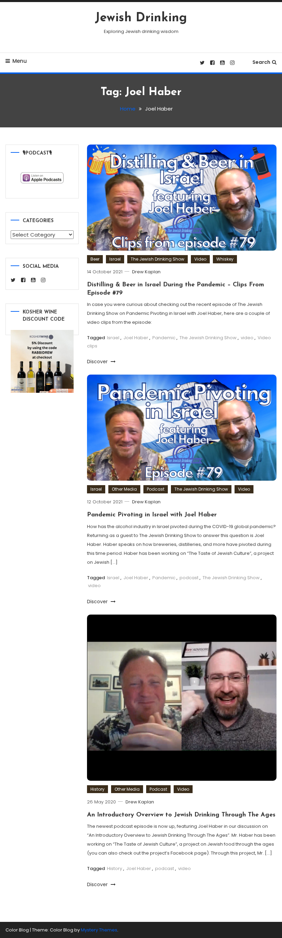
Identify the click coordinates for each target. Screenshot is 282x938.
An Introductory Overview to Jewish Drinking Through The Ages (181, 815)
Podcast (155, 489)
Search (261, 62)
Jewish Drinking (141, 18)
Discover (98, 361)
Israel (115, 259)
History (97, 789)
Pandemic (163, 337)
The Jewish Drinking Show (157, 259)
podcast (189, 577)
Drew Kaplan (146, 271)
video (247, 337)
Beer (94, 259)
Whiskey (225, 259)
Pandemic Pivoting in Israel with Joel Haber (152, 515)
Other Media (124, 489)
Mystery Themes (99, 930)
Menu (19, 61)
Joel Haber (135, 337)
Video (200, 259)
